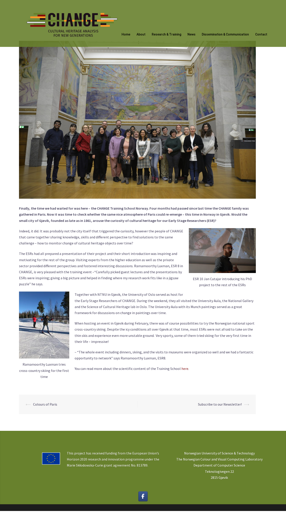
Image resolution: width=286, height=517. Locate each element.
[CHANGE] (71, 23)
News (191, 34)
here (184, 368)
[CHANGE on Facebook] (143, 496)
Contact (261, 34)
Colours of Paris (45, 404)
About (141, 34)
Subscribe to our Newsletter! (220, 404)
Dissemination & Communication (225, 34)
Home (126, 34)
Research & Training (166, 34)
